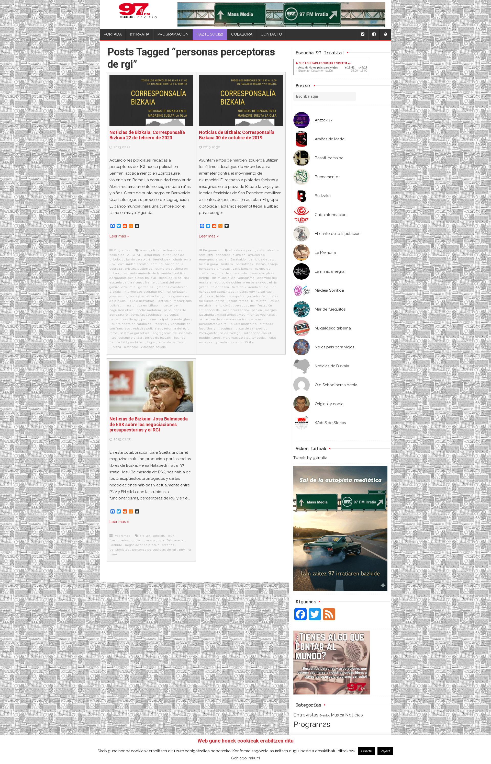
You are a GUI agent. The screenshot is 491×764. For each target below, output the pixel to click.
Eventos (324, 715)
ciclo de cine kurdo (232, 273)
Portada (113, 34)
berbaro (227, 264)
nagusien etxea (121, 310)
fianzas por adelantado (217, 291)
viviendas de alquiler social (244, 337)
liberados (240, 305)
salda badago (230, 333)
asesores (223, 255)
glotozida (206, 296)
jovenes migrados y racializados (134, 296)
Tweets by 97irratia (310, 457)
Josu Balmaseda (171, 540)
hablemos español (230, 296)
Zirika (249, 342)
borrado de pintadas (214, 268)
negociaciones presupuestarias (149, 545)
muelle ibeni (171, 305)
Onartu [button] (366, 751)
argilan (145, 536)
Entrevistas (305, 715)
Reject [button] (385, 751)
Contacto (271, 34)
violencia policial (154, 347)
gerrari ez (146, 287)
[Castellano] (385, 34)
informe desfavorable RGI (144, 291)
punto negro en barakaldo (131, 324)
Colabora (241, 34)
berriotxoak (162, 259)
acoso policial (150, 250)
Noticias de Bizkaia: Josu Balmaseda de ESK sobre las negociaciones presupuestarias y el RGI (148, 424)
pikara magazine (244, 324)
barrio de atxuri (138, 259)
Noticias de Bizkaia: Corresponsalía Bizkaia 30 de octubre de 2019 (236, 135)
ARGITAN (134, 255)
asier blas (152, 255)
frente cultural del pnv (163, 282)
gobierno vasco (143, 540)
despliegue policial (174, 278)
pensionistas (119, 549)
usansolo (131, 347)
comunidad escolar (133, 264)
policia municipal (154, 319)
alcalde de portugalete (247, 250)
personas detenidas (146, 314)
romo (113, 333)
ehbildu (159, 536)
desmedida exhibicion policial (132, 278)
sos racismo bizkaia (126, 337)
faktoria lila (220, 287)
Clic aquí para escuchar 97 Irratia (323, 63)
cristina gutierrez (138, 268)
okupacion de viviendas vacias (223, 319)
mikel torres (226, 314)
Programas (311, 724)
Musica (337, 714)
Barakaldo (238, 259)
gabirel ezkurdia (122, 287)
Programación (173, 34)
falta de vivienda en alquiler (254, 287)
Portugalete (208, 333)
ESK (171, 536)
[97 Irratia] (138, 14)
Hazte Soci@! (210, 34)
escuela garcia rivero (125, 282)
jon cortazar (176, 291)
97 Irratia (139, 34)
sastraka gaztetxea (135, 333)
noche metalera (149, 310)
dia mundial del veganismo (233, 278)
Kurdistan (258, 301)
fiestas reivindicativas (254, 291)
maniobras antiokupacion (242, 310)
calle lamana (242, 268)
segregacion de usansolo (172, 333)
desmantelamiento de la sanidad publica (153, 273)
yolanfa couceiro (229, 342)
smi (114, 554)
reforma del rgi (175, 328)
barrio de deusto (261, 259)
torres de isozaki (158, 337)
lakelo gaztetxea (142, 301)
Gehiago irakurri (245, 758)
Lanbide (115, 545)
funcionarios (119, 540)
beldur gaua (208, 264)
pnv (182, 549)
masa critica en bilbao (141, 305)
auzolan (239, 255)
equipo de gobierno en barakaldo (240, 282)
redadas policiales (147, 328)
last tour (164, 301)
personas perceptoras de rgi (154, 549)
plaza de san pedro (250, 328)
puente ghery (182, 319)
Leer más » (119, 236)
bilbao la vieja (267, 264)
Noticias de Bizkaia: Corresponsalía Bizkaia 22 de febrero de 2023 (147, 135)
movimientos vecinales (257, 314)
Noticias (354, 714)
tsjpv (151, 342)
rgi (190, 549)
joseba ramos (238, 301)
